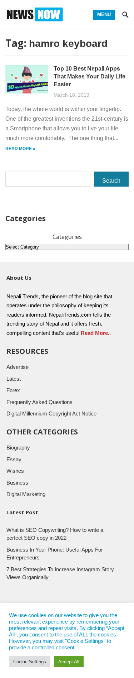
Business (17, 483)
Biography (18, 447)
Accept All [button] (68, 661)
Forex (13, 390)
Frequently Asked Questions (39, 402)
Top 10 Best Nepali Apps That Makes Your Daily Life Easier (89, 76)
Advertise (17, 367)
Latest (13, 379)
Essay (13, 459)
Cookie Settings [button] (29, 661)
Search (111, 181)
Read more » (20, 148)
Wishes (15, 471)
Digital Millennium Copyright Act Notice (51, 413)
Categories (67, 237)
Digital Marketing (25, 494)
